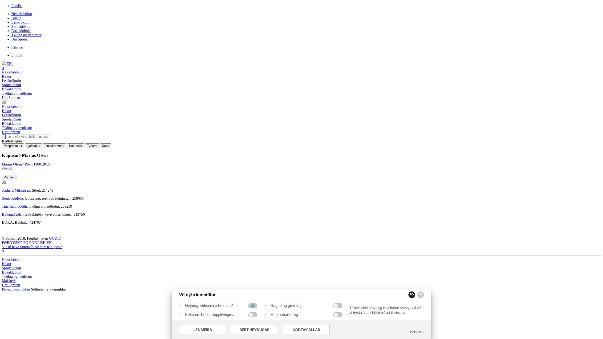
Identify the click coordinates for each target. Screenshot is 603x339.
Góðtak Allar (306, 329)
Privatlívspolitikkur (16, 289)
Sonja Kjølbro (12, 198)
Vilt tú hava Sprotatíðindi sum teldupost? (32, 247)
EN (421, 294)
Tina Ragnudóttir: (15, 206)
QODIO (55, 238)
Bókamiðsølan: (13, 214)
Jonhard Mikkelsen (16, 190)
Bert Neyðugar (254, 329)
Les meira (202, 329)
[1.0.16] (417, 332)
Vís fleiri (9, 177)
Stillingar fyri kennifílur (48, 289)
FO (412, 294)
